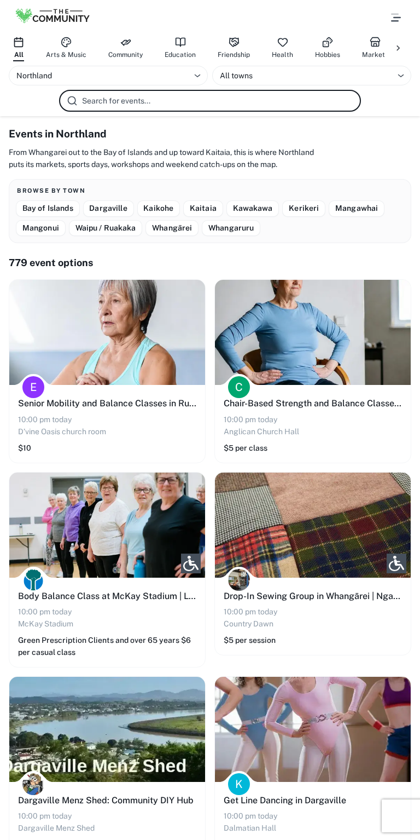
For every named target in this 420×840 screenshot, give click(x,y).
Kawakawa (253, 208)
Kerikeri (304, 208)
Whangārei (172, 227)
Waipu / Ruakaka (105, 227)
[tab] (18, 48)
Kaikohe (158, 208)
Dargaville (108, 208)
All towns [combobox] (236, 75)
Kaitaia (203, 208)
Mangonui (40, 227)
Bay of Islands (47, 208)
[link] (107, 371)
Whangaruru (231, 227)
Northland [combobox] (34, 75)
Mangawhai (356, 208)
